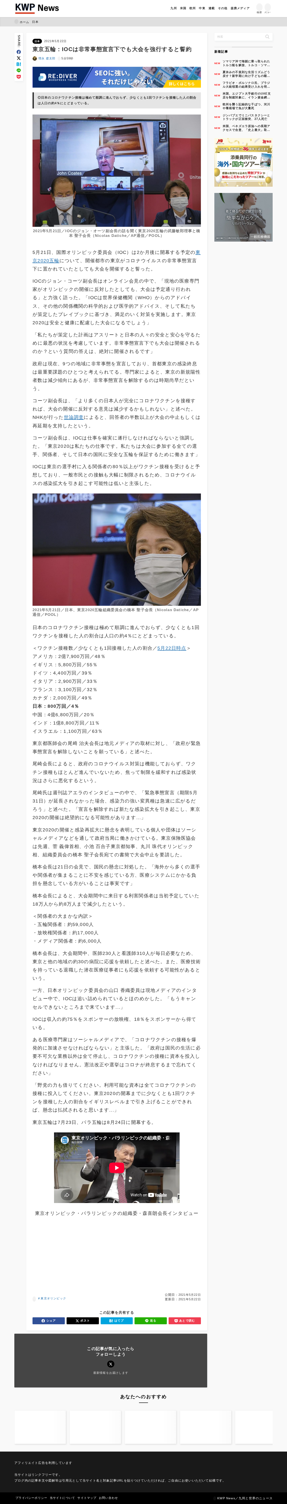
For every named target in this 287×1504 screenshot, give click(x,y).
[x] (19, 58)
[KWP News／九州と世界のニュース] (37, 8)
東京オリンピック (53, 1298)
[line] (19, 70)
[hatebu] (19, 64)
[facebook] (19, 52)
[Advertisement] (74, 1255)
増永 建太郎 (46, 58)
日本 (37, 41)
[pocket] (19, 77)
